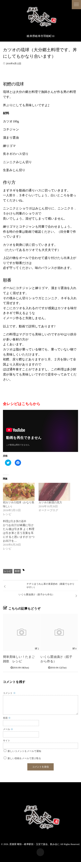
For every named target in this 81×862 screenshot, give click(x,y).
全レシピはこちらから (21, 404)
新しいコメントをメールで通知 (24, 751)
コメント (9, 693)
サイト (6, 740)
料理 (17, 571)
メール (8, 729)
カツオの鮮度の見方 (50, 502)
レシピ (7, 571)
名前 (7, 718)
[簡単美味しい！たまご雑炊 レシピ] (21, 632)
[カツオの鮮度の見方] (54, 492)
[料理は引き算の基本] (21, 535)
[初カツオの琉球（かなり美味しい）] (19, 492)
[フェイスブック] (40, 852)
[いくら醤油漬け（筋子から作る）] (59, 632)
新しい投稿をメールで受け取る (24, 758)
